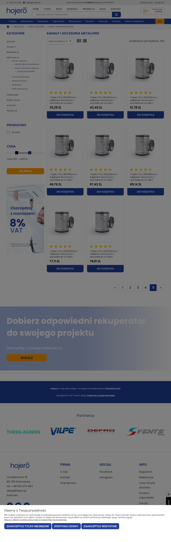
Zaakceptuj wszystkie (100, 526)
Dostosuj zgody (66, 526)
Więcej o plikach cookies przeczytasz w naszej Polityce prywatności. (35, 519)
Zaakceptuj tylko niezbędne (28, 526)
